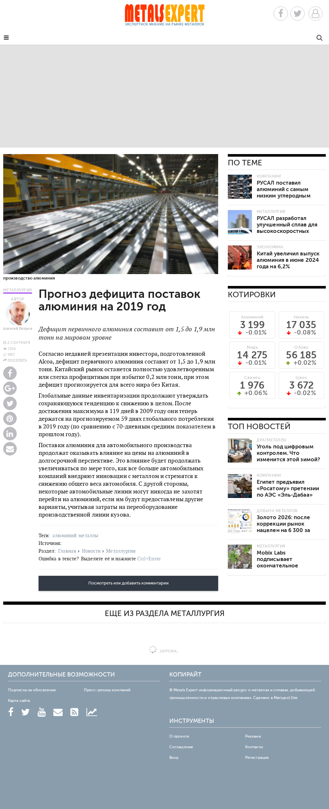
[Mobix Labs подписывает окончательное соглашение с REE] (240, 557)
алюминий (64, 535)
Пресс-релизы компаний (107, 690)
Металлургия (121, 551)
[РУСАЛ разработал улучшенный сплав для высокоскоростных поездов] (240, 222)
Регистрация (257, 757)
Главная (67, 551)
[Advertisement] (164, 96)
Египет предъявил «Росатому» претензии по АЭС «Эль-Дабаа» (288, 488)
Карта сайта (19, 700)
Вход (173, 757)
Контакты (254, 747)
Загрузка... (169, 651)
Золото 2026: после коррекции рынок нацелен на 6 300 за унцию (283, 527)
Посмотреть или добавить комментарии (128, 583)
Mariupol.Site (286, 697)
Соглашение (181, 747)
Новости (91, 551)
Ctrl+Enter (149, 559)
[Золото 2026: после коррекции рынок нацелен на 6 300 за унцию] (240, 521)
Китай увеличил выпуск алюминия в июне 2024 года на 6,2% (288, 260)
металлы (88, 535)
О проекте (179, 736)
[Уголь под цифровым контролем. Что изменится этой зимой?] (240, 450)
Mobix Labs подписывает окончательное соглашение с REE (281, 562)
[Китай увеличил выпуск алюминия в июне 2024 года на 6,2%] (240, 257)
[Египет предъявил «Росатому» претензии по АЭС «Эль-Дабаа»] (240, 486)
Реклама (253, 736)
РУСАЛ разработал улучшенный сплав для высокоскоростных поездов (287, 228)
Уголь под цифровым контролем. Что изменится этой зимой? (288, 453)
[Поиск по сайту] (319, 39)
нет (11, 354)
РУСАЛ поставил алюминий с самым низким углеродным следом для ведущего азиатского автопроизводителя (286, 199)
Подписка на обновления (32, 690)
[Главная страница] (164, 17)
